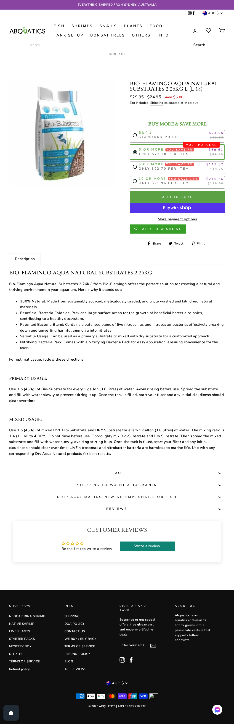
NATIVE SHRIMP (21, 624)
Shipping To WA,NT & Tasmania (117, 485)
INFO (163, 35)
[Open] (11, 713)
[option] (117, 4)
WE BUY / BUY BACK (80, 639)
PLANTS (133, 26)
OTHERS (141, 35)
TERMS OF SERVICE (24, 661)
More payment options (177, 219)
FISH (59, 26)
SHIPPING (72, 616)
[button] (217, 711)
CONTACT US (74, 631)
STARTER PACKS (22, 639)
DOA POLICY (74, 624)
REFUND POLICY (77, 654)
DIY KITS (15, 654)
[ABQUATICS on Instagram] (190, 13)
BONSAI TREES (107, 35)
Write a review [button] (147, 546)
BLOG (68, 661)
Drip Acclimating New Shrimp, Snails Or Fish (117, 497)
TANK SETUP (68, 35)
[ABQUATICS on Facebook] (193, 13)
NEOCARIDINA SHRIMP (27, 616)
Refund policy (19, 669)
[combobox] (108, 45)
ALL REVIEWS (75, 669)
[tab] (24, 259)
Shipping (156, 103)
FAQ (117, 473)
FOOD (156, 26)
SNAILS (108, 26)
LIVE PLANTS (19, 631)
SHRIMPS (82, 26)
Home (112, 54)
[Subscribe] (153, 645)
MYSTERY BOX (20, 646)
